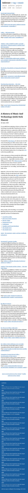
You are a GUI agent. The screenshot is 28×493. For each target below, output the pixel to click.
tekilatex (17, 337)
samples (6, 37)
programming (5, 60)
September (4, 393)
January (3, 392)
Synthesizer (5, 224)
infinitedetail (21, 105)
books (8, 106)
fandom (20, 321)
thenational (15, 321)
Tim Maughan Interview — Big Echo (10, 84)
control (17, 77)
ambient (18, 24)
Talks (4, 8)
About (4, 6)
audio (5, 24)
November (12, 398)
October (8, 398)
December (17, 404)
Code (9, 8)
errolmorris (19, 295)
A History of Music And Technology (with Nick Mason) (12, 117)
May (16, 387)
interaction (8, 77)
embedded (19, 60)
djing (10, 337)
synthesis (22, 58)
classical (13, 295)
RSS (13, 8)
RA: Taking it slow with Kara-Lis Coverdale (12, 344)
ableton (6, 261)
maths (24, 367)
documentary (8, 233)
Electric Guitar (6, 220)
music (14, 24)
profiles (25, 349)
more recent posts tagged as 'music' (11, 374)
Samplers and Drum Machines (10, 226)
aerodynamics (5, 367)
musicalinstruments (19, 76)
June (19, 392)
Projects (19, 6)
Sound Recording (7, 217)
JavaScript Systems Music (8, 13)
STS (25, 150)
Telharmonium (18, 161)
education (16, 261)
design (3, 77)
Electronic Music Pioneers (9, 218)
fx (4, 58)
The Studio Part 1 (7, 228)
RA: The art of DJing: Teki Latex (9, 328)
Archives (11, 6)
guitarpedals (8, 58)
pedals (14, 58)
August (23, 392)
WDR (17, 175)
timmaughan (14, 105)
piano (13, 37)
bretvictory (22, 261)
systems (23, 24)
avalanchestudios (12, 365)
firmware (24, 60)
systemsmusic (4, 26)
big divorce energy (6, 303)
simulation (12, 367)
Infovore (6, 3)
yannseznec (10, 76)
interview (22, 337)
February (7, 392)
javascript (10, 24)
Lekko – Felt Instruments (7, 32)
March (11, 392)
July (20, 392)
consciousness (18, 297)
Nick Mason (11, 141)
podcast (18, 233)
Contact (19, 8)
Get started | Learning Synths (9, 241)
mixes (13, 337)
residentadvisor (5, 350)
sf (5, 106)
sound (12, 77)
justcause (20, 365)
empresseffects (5, 61)
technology (4, 235)
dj (7, 337)
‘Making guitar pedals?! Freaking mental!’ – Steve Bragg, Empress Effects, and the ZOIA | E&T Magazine (13, 45)
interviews (19, 349)
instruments (12, 60)
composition (12, 26)
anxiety (12, 297)
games (6, 365)
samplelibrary (19, 37)
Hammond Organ (7, 222)
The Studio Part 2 (7, 229)
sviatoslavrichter (5, 297)
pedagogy (3, 262)
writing (3, 106)
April (14, 392)
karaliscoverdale (11, 349)
